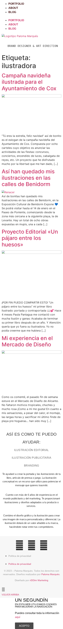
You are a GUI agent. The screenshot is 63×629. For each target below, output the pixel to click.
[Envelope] (43, 545)
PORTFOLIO (16, 3)
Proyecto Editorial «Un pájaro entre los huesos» (30, 238)
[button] (31, 16)
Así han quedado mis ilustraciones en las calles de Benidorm (28, 178)
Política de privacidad (19, 556)
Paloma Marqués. (50, 574)
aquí (17, 617)
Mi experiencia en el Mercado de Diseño (27, 341)
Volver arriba (10, 594)
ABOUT (13, 8)
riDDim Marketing (39, 580)
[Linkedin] (31, 545)
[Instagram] (19, 545)
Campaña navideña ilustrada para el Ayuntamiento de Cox (29, 82)
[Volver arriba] (3, 589)
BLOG (12, 12)
